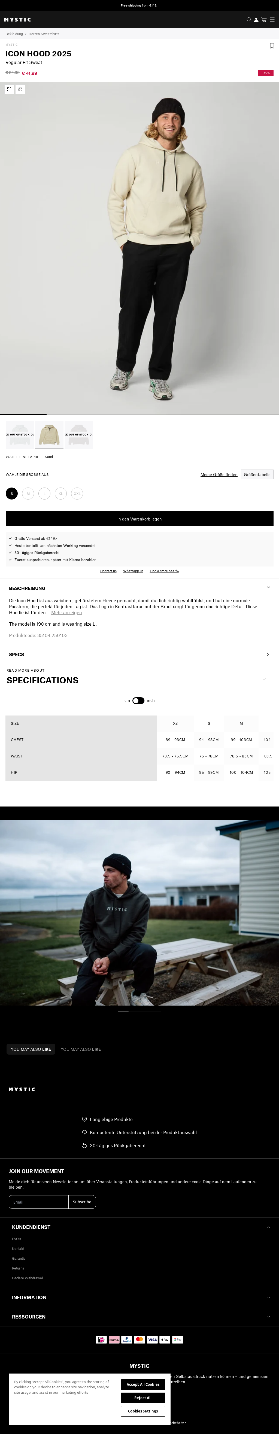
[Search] (249, 19)
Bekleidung (14, 34)
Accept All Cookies (143, 1384)
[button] (66, 612)
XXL (77, 493)
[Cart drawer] (264, 19)
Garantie (19, 1258)
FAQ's (16, 1239)
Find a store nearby (164, 571)
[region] (90, 1399)
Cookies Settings (143, 1411)
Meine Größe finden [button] (219, 474)
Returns (18, 1268)
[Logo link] (15, 19)
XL (61, 493)
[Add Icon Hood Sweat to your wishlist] (272, 45)
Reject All (142, 1397)
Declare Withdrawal (27, 1278)
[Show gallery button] (9, 89)
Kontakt (18, 1248)
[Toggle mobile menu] (274, 19)
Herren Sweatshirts (44, 34)
